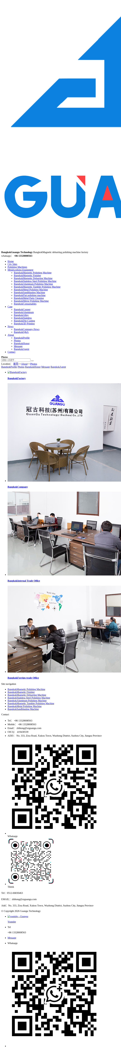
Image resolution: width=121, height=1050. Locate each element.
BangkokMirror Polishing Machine (31, 301)
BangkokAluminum (24, 312)
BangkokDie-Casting (24, 320)
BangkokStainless (23, 318)
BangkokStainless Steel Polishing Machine (35, 281)
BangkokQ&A (21, 332)
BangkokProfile (22, 337)
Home (11, 261)
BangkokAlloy (21, 315)
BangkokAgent (21, 349)
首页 (15, 364)
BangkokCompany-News (26, 329)
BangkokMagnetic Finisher (27, 275)
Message (18, 346)
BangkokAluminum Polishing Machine (33, 284)
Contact (11, 352)
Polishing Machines (17, 267)
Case (10, 306)
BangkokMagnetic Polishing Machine (33, 272)
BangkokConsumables (25, 303)
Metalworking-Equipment (20, 269)
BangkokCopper (22, 309)
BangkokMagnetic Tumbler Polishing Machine (37, 286)
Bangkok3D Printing (24, 323)
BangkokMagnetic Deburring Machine (33, 278)
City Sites (12, 264)
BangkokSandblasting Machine (29, 292)
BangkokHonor (21, 343)
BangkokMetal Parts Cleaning (29, 298)
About (11, 335)
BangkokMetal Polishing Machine (31, 289)
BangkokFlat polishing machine (30, 295)
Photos (17, 340)
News (10, 326)
